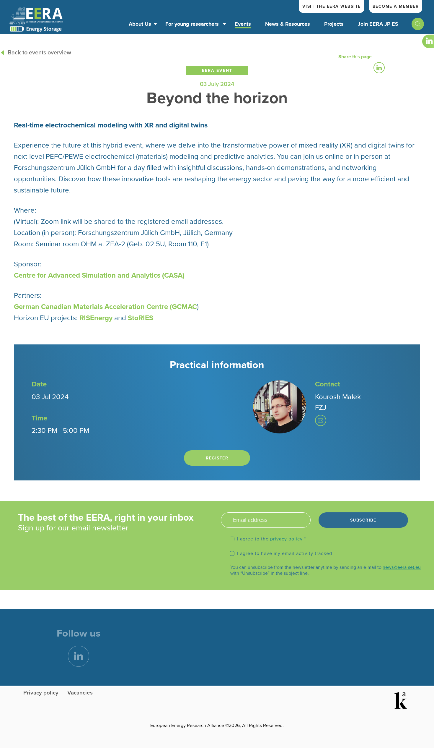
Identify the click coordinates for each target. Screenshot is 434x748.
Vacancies (80, 693)
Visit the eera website (331, 6)
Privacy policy (40, 693)
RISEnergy (95, 318)
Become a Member (396, 6)
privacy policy (286, 539)
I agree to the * (271, 539)
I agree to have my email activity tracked (284, 553)
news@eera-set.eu (402, 567)
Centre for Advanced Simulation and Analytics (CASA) (99, 275)
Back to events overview (39, 53)
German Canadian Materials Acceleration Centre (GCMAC (105, 306)
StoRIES (140, 318)
